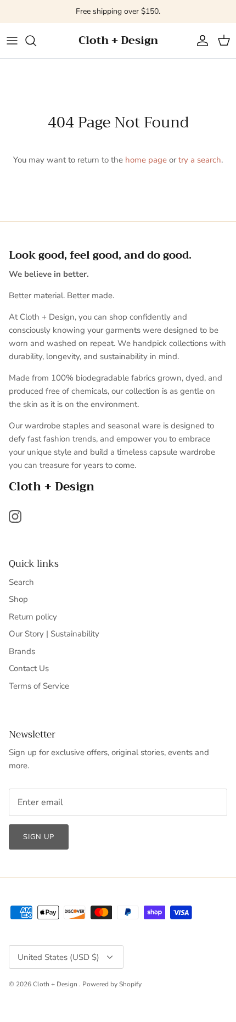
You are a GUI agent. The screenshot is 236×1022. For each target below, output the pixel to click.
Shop (18, 599)
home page (146, 159)
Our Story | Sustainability (54, 633)
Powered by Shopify (112, 984)
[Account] (200, 41)
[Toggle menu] (12, 41)
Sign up (38, 837)
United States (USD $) (58, 957)
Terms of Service (39, 685)
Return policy (33, 616)
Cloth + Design (56, 984)
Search (21, 582)
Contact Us (29, 668)
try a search (199, 159)
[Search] (36, 41)
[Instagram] (15, 516)
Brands (22, 651)
